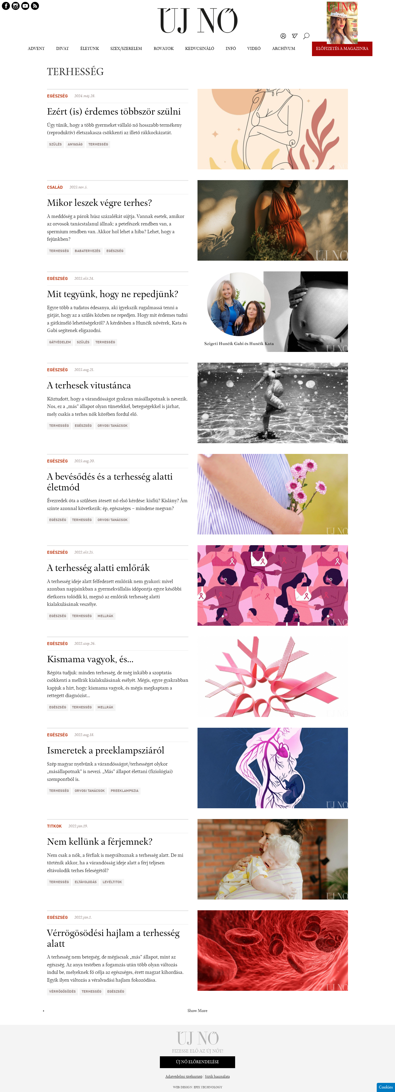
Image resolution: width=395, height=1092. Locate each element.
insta (16, 6)
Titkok (54, 826)
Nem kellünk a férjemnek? (100, 842)
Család (55, 187)
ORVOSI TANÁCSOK (113, 426)
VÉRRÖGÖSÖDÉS (62, 991)
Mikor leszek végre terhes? (99, 203)
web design (182, 1087)
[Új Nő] (197, 21)
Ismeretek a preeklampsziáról (105, 751)
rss (35, 6)
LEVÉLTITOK (112, 882)
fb (6, 6)
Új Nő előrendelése (197, 1062)
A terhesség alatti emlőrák (98, 568)
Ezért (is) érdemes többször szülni (114, 112)
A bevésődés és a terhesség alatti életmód (110, 482)
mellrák (105, 616)
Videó (254, 49)
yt (25, 6)
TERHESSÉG (98, 144)
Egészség (57, 96)
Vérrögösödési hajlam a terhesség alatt (113, 939)
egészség (114, 251)
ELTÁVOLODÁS (86, 882)
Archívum (283, 49)
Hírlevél (294, 36)
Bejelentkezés (283, 36)
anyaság (75, 144)
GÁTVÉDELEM (60, 342)
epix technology (208, 1087)
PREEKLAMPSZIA (124, 791)
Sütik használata (217, 1077)
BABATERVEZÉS (87, 251)
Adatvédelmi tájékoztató (184, 1077)
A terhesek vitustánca (89, 386)
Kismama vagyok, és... (90, 660)
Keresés (306, 36)
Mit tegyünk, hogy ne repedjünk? (112, 295)
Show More (197, 1011)
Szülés (55, 144)
